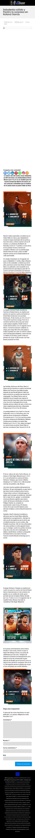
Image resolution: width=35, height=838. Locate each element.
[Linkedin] (12, 173)
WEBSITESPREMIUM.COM (21, 778)
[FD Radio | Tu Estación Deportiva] (17, 2)
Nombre (6, 740)
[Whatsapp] (19, 173)
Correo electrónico (10, 748)
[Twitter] (8, 173)
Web (4, 755)
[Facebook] (5, 173)
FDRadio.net (18, 22)
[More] (27, 173)
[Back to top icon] (18, 774)
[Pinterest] (16, 173)
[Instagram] (23, 173)
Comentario (7, 720)
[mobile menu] (32, 2)
